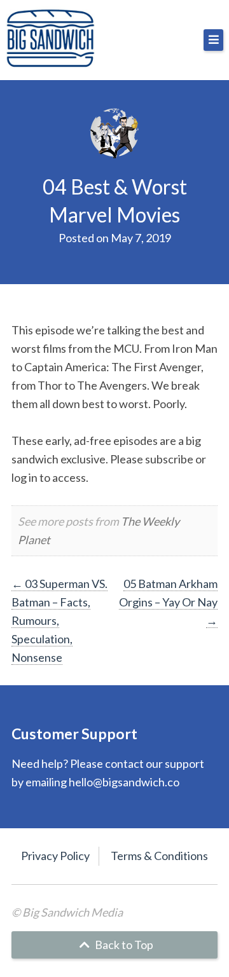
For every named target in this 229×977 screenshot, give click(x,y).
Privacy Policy (55, 856)
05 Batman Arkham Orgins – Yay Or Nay (168, 602)
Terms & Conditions (159, 856)
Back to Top (123, 945)
